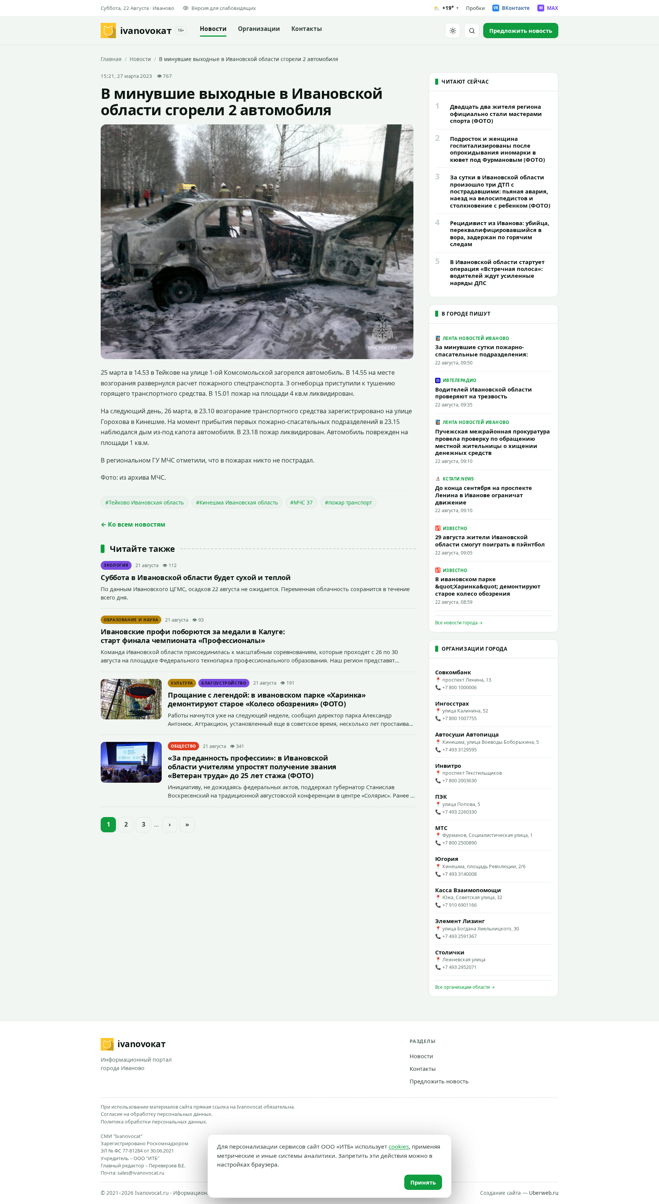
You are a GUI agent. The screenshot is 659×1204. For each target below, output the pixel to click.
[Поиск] (471, 30)
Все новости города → (459, 622)
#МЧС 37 (301, 502)
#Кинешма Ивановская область (237, 502)
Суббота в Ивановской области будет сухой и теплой (196, 577)
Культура (182, 683)
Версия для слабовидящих (223, 8)
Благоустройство (223, 683)
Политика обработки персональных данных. (154, 1121)
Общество (183, 746)
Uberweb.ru (543, 1192)
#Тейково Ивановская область (144, 502)
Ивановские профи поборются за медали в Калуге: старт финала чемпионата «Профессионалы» (193, 636)
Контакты (306, 29)
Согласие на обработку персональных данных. (156, 1114)
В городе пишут (466, 313)
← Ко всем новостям (133, 524)
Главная (111, 59)
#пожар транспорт (348, 502)
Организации (259, 29)
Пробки (475, 8)
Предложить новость (439, 1081)
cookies (399, 1146)
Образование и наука (131, 619)
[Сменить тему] (452, 30)
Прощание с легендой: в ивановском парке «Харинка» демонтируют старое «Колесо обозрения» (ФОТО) (267, 699)
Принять (423, 1182)
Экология (116, 565)
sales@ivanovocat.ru (140, 1172)
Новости (213, 29)
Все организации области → (465, 987)
